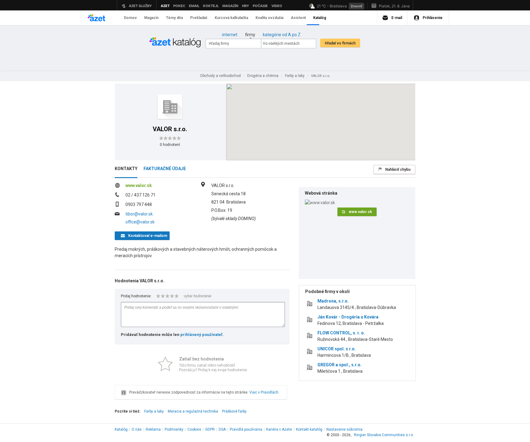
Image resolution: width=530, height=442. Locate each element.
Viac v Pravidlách (263, 392)
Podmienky (174, 429)
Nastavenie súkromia (344, 429)
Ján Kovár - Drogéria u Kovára (347, 316)
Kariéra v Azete (279, 429)
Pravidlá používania (246, 429)
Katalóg (121, 429)
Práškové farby (234, 411)
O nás (137, 429)
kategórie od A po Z (282, 34)
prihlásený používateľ (201, 334)
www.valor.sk (138, 185)
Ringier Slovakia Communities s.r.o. (384, 435)
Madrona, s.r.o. (333, 301)
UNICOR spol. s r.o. (336, 348)
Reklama (153, 429)
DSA (222, 429)
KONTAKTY (126, 168)
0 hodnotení (170, 145)
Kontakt (309, 429)
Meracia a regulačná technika (193, 411)
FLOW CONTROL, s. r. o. (341, 332)
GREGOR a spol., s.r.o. (339, 364)
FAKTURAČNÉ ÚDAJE (165, 168)
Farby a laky (154, 411)
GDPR (210, 429)
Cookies (194, 429)
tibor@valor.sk (139, 213)
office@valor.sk (140, 221)
